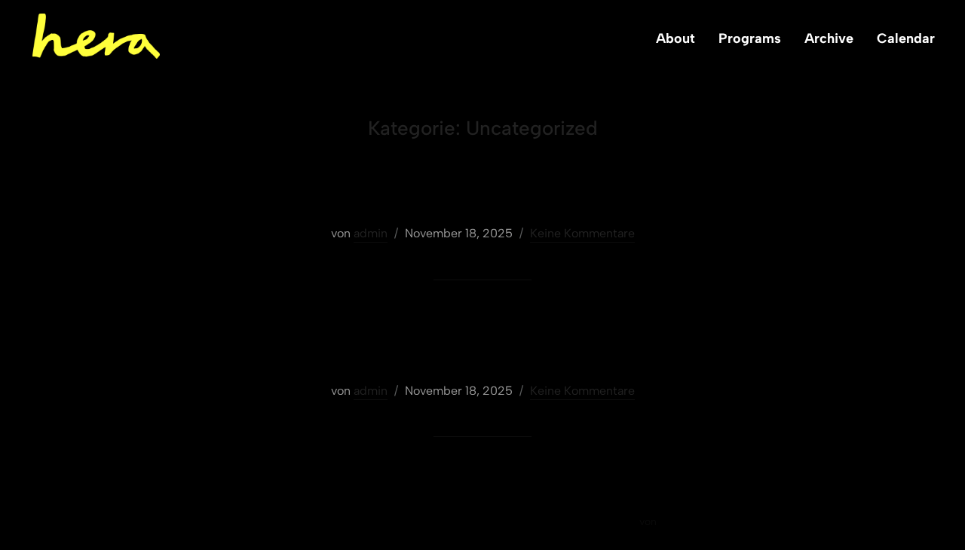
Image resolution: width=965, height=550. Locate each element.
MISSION (482, 352)
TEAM (482, 195)
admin (371, 233)
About (675, 38)
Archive (828, 38)
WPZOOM (684, 521)
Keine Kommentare (582, 233)
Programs (749, 38)
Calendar (906, 38)
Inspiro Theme (600, 521)
